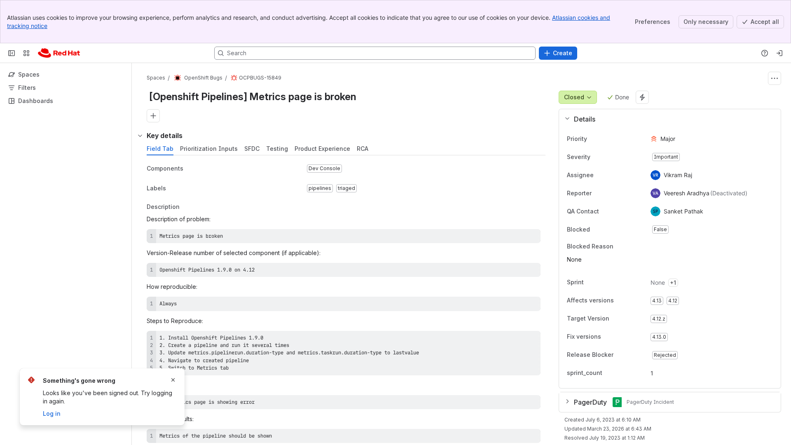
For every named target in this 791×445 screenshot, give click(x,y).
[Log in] (779, 53)
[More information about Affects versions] (622, 301)
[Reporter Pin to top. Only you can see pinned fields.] (598, 193)
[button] (666, 119)
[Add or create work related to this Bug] (153, 115)
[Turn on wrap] (515, 238)
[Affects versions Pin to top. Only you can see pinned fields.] (632, 300)
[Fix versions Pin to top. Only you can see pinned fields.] (619, 337)
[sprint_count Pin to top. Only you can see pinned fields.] (609, 373)
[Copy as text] (530, 238)
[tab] (160, 148)
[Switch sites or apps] (26, 53)
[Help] (764, 53)
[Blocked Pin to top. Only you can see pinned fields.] (608, 229)
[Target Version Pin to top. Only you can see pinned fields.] (627, 319)
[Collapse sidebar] (11, 53)
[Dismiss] (173, 380)
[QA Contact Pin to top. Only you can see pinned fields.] (617, 211)
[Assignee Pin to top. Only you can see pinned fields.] (600, 175)
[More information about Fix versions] (609, 337)
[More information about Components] (191, 169)
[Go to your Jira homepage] (59, 53)
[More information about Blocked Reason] (621, 247)
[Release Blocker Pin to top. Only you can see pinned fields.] (631, 355)
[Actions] (774, 78)
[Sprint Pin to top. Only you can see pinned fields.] (602, 282)
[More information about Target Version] (617, 319)
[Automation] (642, 97)
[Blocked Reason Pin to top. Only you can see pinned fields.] (631, 246)
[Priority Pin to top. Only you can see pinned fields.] (605, 139)
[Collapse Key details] (140, 136)
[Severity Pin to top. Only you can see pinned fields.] (608, 157)
